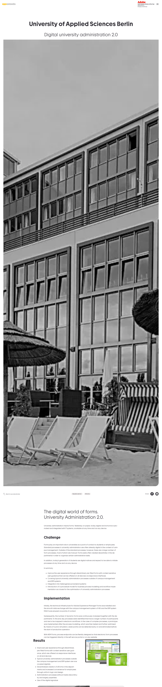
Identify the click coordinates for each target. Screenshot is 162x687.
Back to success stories (13, 494)
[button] (157, 4)
